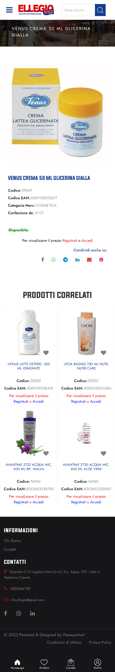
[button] (100, 10)
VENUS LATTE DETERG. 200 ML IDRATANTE (28, 366)
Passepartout (74, 635)
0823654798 (20, 588)
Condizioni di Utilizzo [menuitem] (64, 642)
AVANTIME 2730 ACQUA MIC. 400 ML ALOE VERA (86, 467)
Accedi (87, 240)
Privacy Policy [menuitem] (100, 642)
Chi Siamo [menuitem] (12, 540)
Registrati (70, 240)
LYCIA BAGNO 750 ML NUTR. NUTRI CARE (86, 366)
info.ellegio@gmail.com (27, 599)
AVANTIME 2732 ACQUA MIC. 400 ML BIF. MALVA (29, 467)
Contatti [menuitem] (10, 549)
